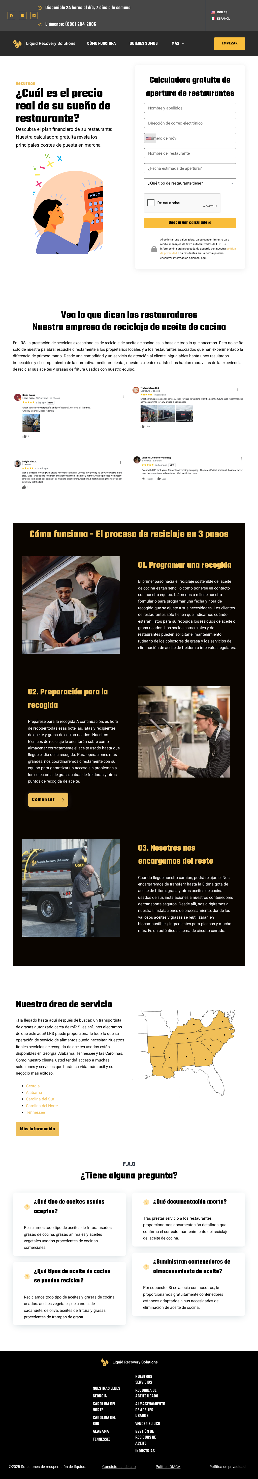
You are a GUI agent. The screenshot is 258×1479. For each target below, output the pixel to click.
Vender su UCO (147, 1424)
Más (175, 44)
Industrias (145, 1451)
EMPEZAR (230, 43)
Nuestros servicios (143, 1380)
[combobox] (150, 138)
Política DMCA (168, 1466)
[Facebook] (11, 15)
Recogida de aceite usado (146, 1394)
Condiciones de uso (119, 1466)
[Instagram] (22, 15)
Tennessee (35, 1112)
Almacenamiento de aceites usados (150, 1410)
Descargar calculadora (190, 222)
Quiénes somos (144, 44)
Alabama (34, 1092)
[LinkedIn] (34, 15)
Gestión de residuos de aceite (145, 1438)
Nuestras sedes (106, 1389)
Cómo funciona (101, 44)
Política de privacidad (227, 1466)
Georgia (33, 1086)
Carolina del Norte (42, 1105)
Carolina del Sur (40, 1099)
